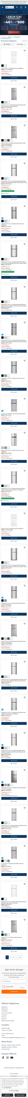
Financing (4, 1015)
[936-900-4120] (21, 7)
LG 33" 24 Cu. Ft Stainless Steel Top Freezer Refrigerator (13, 413)
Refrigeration (17, 37)
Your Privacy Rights (14, 1090)
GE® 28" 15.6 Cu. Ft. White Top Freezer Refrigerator (12, 528)
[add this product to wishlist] (25, 51)
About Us (4, 1019)
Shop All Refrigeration (5, 38)
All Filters (8, 44)
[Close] (26, 1078)
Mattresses (5, 1009)
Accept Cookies (20, 1095)
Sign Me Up (14, 991)
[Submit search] (24, 12)
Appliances (10, 37)
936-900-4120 (9, 1033)
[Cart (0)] (25, 7)
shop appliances (14, 32)
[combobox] (20, 44)
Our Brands (5, 1011)
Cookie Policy (8, 1087)
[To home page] (9, 7)
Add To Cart (14, 77)
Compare (15, 80)
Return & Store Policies (8, 1021)
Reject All (7, 1095)
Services (4, 1017)
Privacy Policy (14, 1076)
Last (20, 957)
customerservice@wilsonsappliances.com (13, 1037)
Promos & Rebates (7, 1013)
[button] (2, 7)
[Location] (17, 7)
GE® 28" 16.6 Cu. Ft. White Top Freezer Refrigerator (12, 68)
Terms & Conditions (14, 1073)
